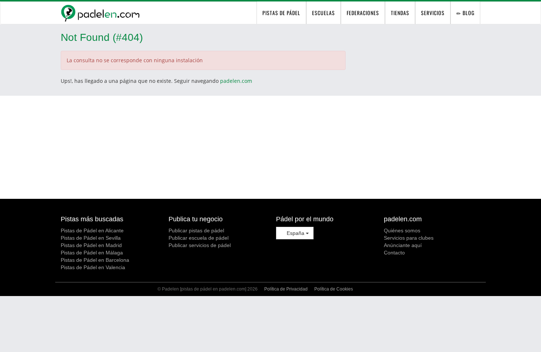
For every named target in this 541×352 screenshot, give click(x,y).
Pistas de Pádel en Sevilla (91, 238)
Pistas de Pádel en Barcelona (95, 260)
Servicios (433, 13)
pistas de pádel (281, 13)
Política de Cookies (333, 289)
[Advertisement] (270, 147)
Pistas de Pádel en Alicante (92, 230)
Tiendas (400, 13)
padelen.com (236, 80)
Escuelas (323, 13)
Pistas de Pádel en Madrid (91, 245)
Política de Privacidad (286, 289)
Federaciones (363, 13)
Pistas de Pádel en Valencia (93, 267)
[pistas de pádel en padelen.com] (100, 13)
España (295, 233)
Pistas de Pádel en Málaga (92, 253)
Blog (467, 13)
